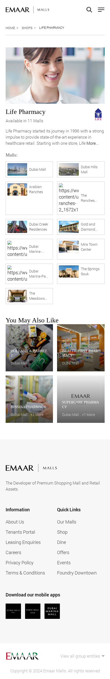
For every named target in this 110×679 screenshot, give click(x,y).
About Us (15, 522)
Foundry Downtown (77, 573)
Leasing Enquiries (23, 542)
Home (10, 28)
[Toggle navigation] (100, 9)
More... (92, 143)
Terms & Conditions (25, 573)
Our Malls (66, 522)
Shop (62, 532)
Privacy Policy (20, 562)
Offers (63, 552)
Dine (61, 542)
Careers (13, 552)
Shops (27, 28)
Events (64, 562)
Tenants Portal (20, 532)
